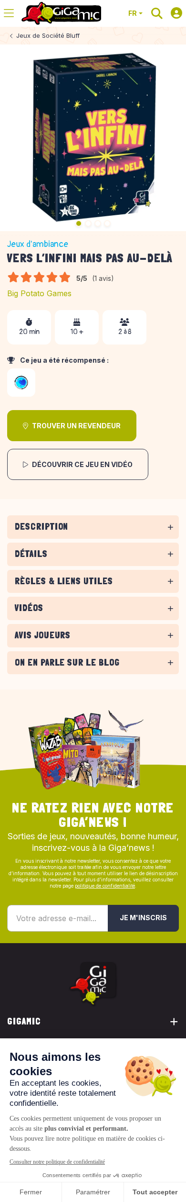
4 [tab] (107, 223)
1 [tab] (78, 223)
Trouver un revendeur (76, 426)
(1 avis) (103, 278)
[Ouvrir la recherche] (157, 13)
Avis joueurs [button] (43, 635)
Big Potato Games (39, 293)
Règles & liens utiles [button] (64, 581)
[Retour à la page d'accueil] (61, 13)
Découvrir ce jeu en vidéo (82, 464)
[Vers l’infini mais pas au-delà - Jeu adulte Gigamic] (93, 138)
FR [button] (132, 13)
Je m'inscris (143, 917)
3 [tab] (97, 223)
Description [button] (41, 526)
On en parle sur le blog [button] (67, 662)
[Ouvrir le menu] (9, 13)
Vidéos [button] (29, 607)
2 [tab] (88, 223)
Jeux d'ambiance (37, 244)
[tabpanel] (93, 540)
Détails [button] (31, 553)
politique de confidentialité (105, 886)
